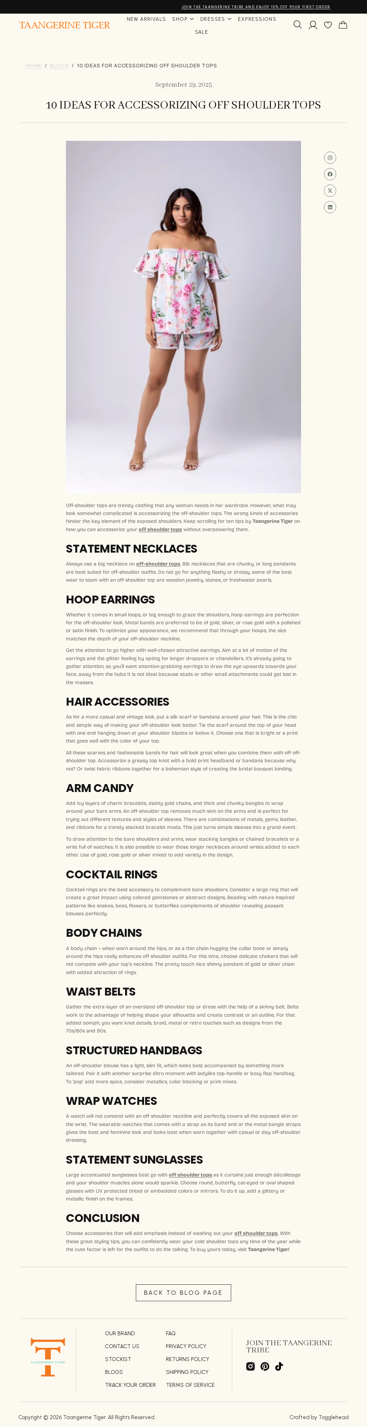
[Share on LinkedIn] (330, 207)
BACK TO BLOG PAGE (183, 1292)
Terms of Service (190, 1385)
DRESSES (212, 19)
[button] (297, 26)
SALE (202, 32)
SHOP (180, 19)
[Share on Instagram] (330, 158)
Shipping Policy (187, 1372)
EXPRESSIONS (257, 19)
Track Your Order (130, 1385)
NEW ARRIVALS (146, 19)
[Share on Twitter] (330, 191)
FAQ (171, 1333)
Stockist (118, 1359)
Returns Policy (187, 1359)
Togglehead (334, 1417)
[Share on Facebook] (330, 174)
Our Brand (120, 1333)
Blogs (114, 1372)
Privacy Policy (186, 1346)
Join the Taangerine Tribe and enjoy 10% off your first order (183, 7)
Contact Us (122, 1346)
